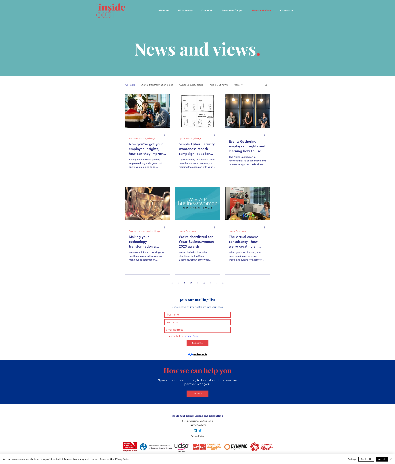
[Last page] (223, 283)
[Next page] (217, 283)
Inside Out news (218, 84)
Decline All (366, 459)
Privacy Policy (122, 459)
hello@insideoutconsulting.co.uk (197, 421)
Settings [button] (352, 459)
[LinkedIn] (195, 430)
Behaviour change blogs (142, 138)
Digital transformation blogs (157, 84)
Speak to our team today (177, 380)
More (237, 84)
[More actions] (166, 134)
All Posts (130, 84)
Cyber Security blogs (191, 84)
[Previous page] (178, 283)
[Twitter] (200, 430)
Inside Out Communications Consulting (197, 415)
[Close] (391, 459)
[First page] (171, 283)
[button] (266, 85)
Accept (381, 459)
